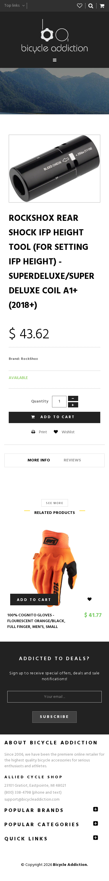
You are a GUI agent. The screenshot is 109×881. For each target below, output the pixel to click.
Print (42, 432)
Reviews (72, 460)
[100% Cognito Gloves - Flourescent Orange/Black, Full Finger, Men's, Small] (54, 568)
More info (39, 460)
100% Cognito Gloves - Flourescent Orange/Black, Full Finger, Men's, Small (36, 621)
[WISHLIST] (93, 599)
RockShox (29, 359)
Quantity (39, 401)
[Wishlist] (79, 5)
